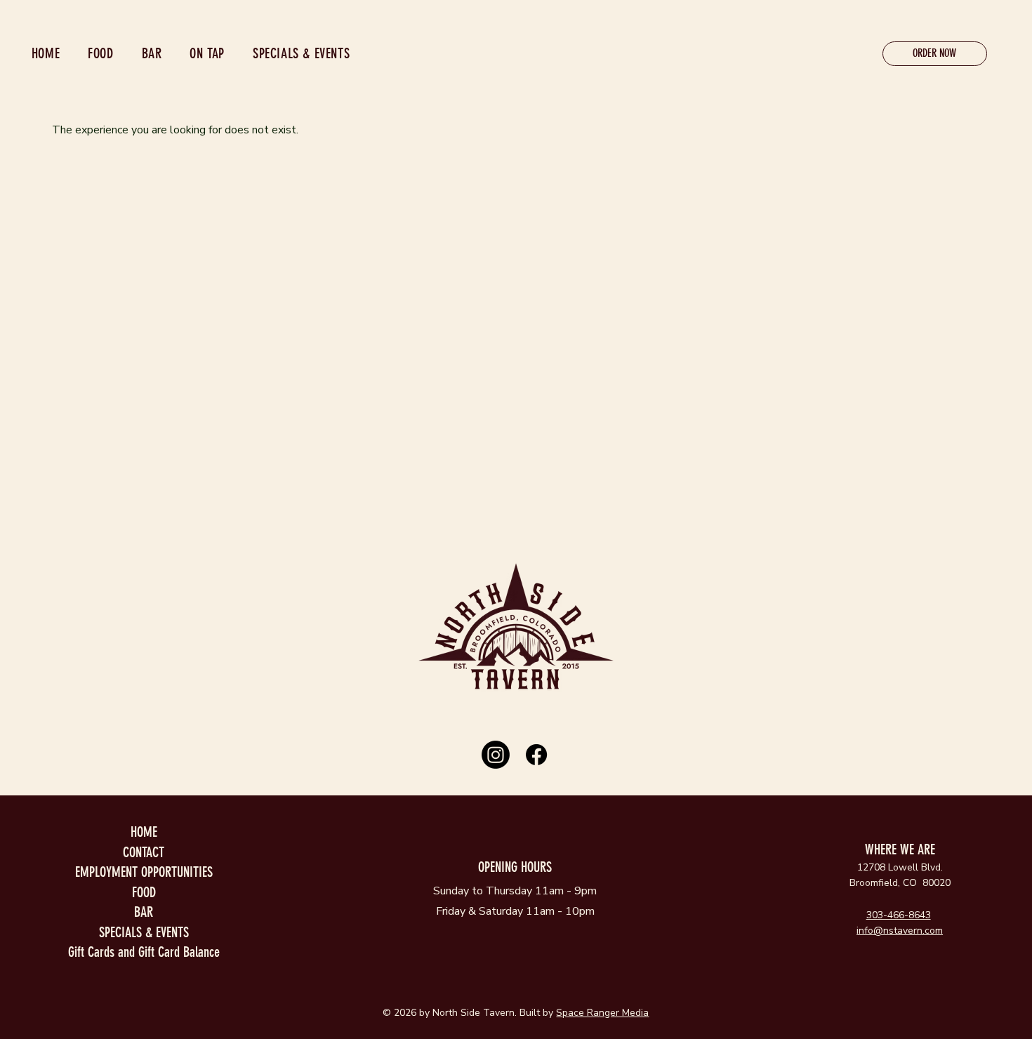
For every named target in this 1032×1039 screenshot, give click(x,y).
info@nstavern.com (899, 930)
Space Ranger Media (602, 1012)
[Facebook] (536, 755)
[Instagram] (496, 755)
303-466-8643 (898, 915)
